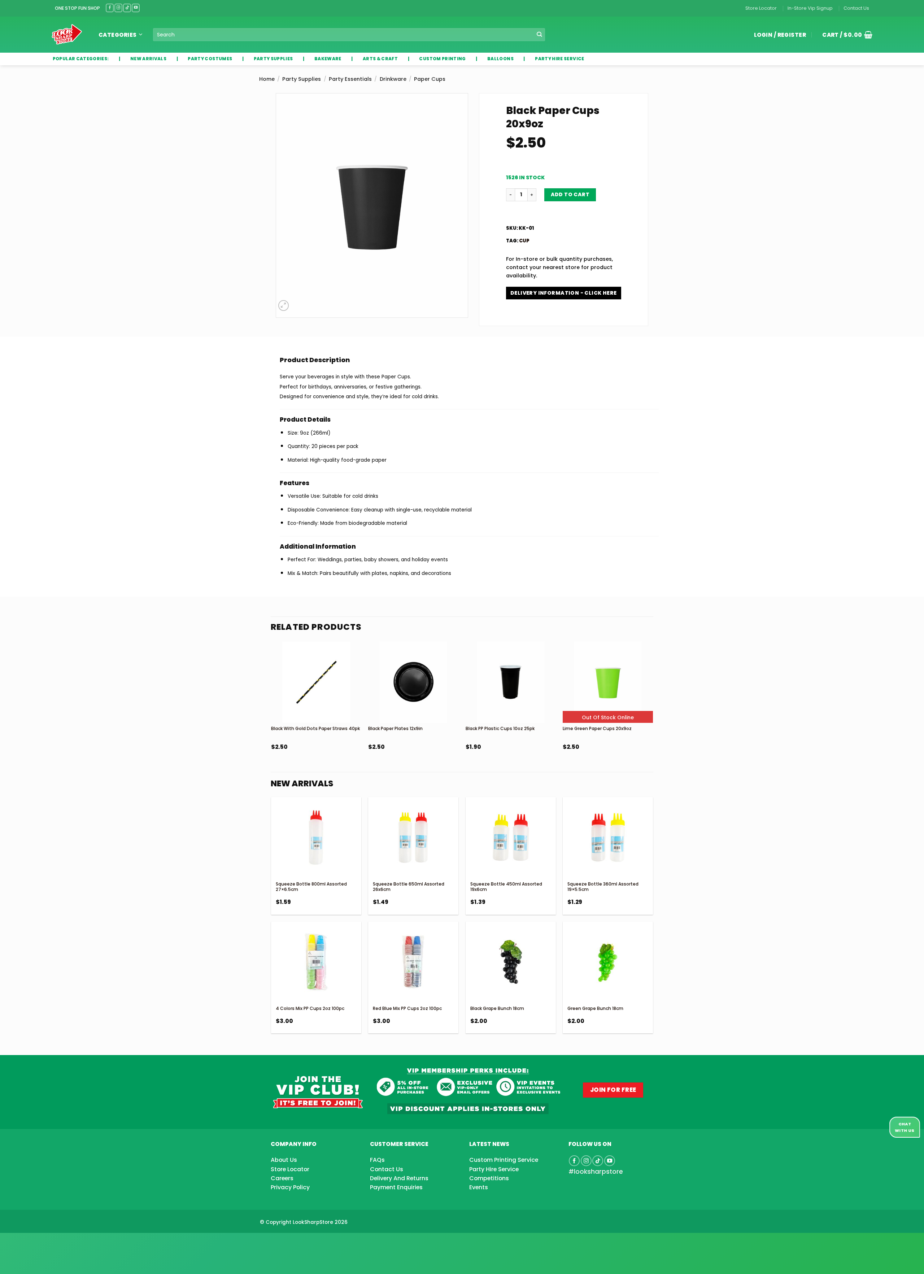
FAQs (377, 1160)
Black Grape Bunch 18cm (497, 1008)
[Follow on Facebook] (110, 8)
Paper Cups (429, 79)
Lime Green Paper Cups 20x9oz (597, 728)
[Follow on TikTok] (127, 8)
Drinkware (393, 79)
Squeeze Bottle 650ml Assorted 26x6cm (408, 887)
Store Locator (761, 8)
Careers (282, 1178)
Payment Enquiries (396, 1187)
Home (267, 79)
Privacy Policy (290, 1187)
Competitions (489, 1178)
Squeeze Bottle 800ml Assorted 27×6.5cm (311, 887)
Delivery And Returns (399, 1178)
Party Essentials (350, 79)
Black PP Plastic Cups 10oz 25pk (500, 728)
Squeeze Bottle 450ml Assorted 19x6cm (506, 887)
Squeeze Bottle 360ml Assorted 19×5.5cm (602, 887)
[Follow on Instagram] (118, 8)
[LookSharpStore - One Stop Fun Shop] (67, 34)
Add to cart (570, 194)
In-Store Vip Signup (810, 8)
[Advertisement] (58, 1242)
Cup (524, 240)
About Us (284, 1160)
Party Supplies (301, 79)
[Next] (652, 715)
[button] (844, 35)
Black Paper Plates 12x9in (395, 728)
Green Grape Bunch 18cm (595, 1008)
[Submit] (539, 34)
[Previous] (271, 715)
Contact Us (856, 8)
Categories (118, 35)
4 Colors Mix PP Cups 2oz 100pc (310, 1008)
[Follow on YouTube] (136, 8)
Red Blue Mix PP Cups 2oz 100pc (407, 1008)
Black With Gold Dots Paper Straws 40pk (315, 728)
